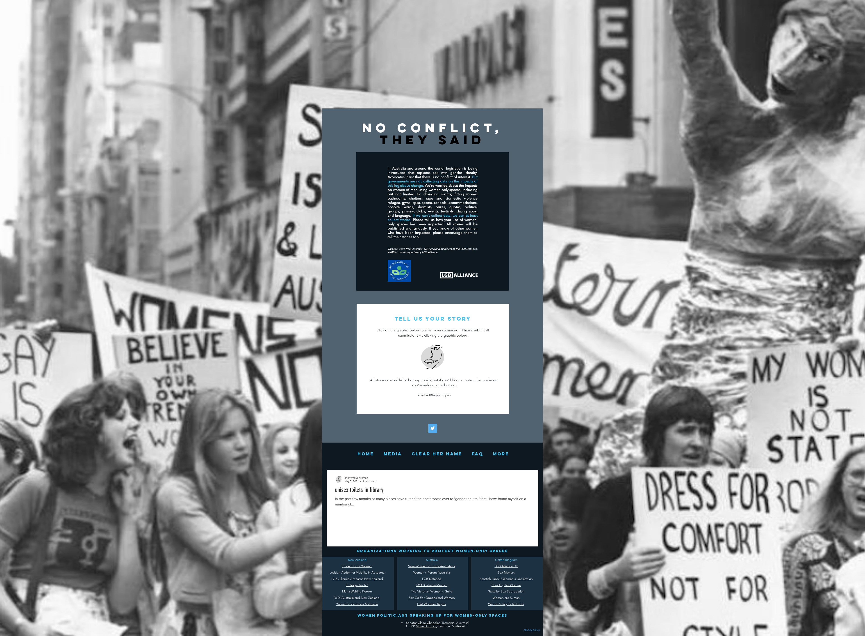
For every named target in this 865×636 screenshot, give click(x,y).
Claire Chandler (429, 623)
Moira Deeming (427, 626)
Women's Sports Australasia (435, 566)
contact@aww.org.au (434, 395)
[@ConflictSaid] (432, 428)
